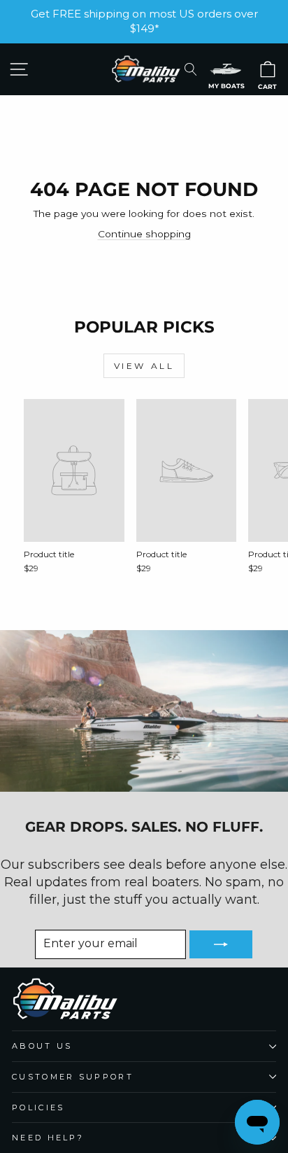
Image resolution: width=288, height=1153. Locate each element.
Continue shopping (144, 233)
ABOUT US (42, 1046)
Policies (38, 1107)
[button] (225, 69)
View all (144, 366)
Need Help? (48, 1137)
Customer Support (73, 1077)
